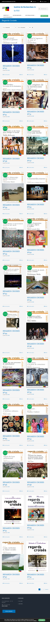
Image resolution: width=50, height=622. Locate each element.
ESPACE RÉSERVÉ (8, 611)
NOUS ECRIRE (5, 606)
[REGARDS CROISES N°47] (13, 556)
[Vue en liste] (32, 27)
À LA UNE (20, 601)
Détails (21, 74)
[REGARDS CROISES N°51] (13, 510)
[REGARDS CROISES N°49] (37, 509)
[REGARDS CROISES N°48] (37, 464)
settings (34, 620)
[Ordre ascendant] (15, 27)
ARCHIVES (21, 603)
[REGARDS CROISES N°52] (37, 556)
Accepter (41, 620)
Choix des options (7, 74)
